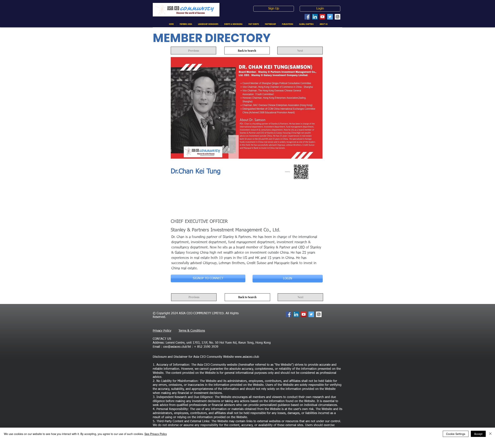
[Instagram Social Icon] (337, 17)
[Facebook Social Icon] (307, 17)
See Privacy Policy (155, 434)
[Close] (490, 434)
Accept (478, 434)
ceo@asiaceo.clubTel (177, 346)
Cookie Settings (455, 434)
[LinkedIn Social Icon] (315, 17)
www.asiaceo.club (247, 357)
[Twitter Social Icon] (330, 17)
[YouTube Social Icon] (322, 17)
